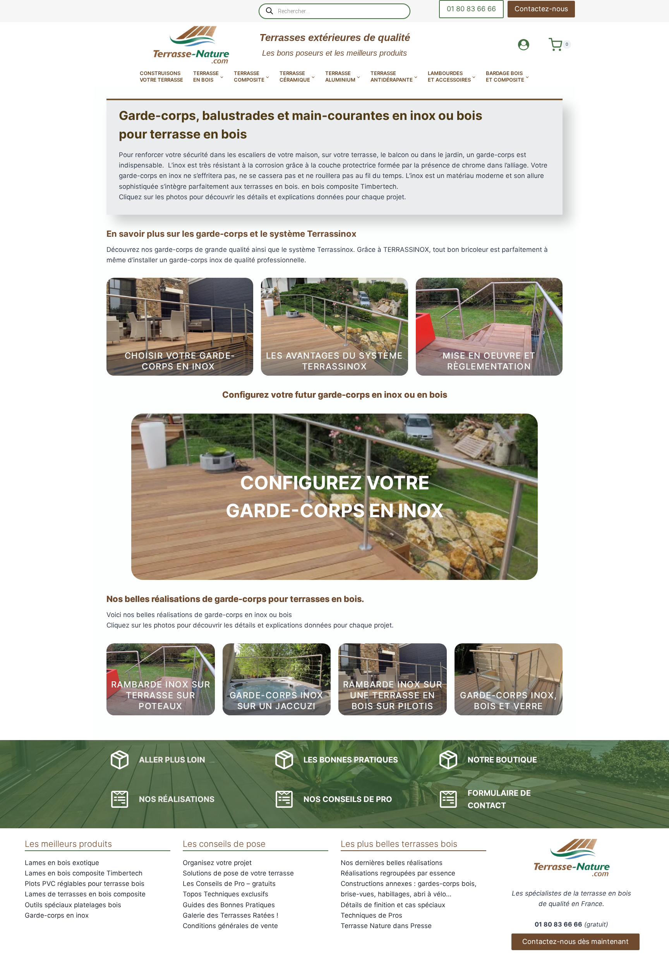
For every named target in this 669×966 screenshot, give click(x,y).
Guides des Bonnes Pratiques (229, 905)
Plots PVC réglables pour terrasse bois (84, 883)
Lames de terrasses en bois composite (85, 894)
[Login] (523, 44)
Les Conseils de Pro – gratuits (229, 883)
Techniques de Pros (371, 915)
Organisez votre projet (217, 863)
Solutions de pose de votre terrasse (238, 873)
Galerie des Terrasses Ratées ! (230, 915)
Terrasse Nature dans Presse (386, 926)
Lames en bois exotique (62, 863)
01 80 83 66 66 (471, 9)
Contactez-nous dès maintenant (575, 941)
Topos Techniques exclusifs (225, 894)
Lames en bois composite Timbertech (83, 873)
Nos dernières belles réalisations (392, 863)
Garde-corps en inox (57, 915)
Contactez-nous (541, 9)
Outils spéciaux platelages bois (73, 905)
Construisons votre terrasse (161, 76)
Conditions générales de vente (230, 926)
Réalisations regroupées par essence (398, 873)
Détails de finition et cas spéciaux (393, 905)
